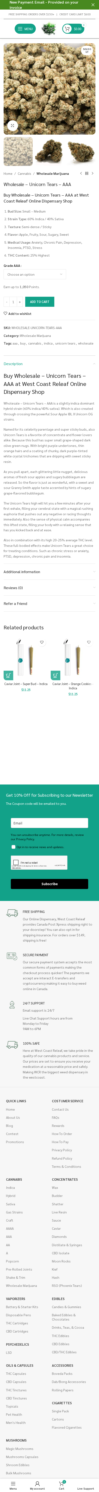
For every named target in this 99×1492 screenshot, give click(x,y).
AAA (9, 1236)
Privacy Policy (62, 1150)
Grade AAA (12, 265)
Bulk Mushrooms (18, 1473)
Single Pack (60, 1411)
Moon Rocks (61, 1261)
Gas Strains (14, 1212)
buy (22, 343)
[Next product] (92, 173)
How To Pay (60, 1142)
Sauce (56, 1220)
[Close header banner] (93, 5)
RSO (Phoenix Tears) (67, 1285)
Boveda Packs (62, 1373)
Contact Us (60, 1109)
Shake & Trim (15, 1277)
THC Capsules (16, 1373)
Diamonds (59, 1236)
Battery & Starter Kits (22, 1307)
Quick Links (16, 1101)
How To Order (62, 1133)
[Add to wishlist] (41, 642)
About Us (13, 1117)
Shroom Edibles (18, 1465)
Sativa (10, 1204)
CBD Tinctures (16, 1398)
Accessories (62, 1365)
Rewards (58, 1125)
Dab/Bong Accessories (69, 1381)
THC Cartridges (17, 1323)
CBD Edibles (60, 1344)
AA (8, 1245)
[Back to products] (87, 173)
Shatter (57, 1204)
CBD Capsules (16, 1381)
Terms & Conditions (66, 1166)
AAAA (10, 1228)
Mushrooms (16, 1440)
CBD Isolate (60, 1253)
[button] (8, 89)
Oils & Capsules (19, 1365)
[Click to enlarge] (12, 125)
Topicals (12, 1406)
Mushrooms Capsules (22, 1456)
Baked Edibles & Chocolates (64, 1317)
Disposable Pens (18, 1315)
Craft (9, 1220)
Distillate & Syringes (67, 1245)
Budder (57, 1195)
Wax (55, 1187)
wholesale (85, 343)
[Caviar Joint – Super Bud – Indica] (26, 658)
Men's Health (16, 1422)
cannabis (34, 343)
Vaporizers (15, 1298)
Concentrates (65, 1179)
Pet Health (14, 1414)
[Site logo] (49, 28)
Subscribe (50, 884)
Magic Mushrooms (19, 1448)
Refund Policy (62, 1158)
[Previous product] (81, 173)
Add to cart (40, 302)
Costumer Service (67, 1101)
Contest (12, 1133)
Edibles (58, 1298)
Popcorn (12, 1261)
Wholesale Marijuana (53, 173)
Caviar (56, 1228)
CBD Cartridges (17, 1331)
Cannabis (24, 173)
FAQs (55, 1117)
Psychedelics (17, 1344)
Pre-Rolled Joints (19, 1269)
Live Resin (59, 1212)
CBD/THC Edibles (64, 1352)
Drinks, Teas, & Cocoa (68, 1327)
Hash (55, 1277)
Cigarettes (62, 1403)
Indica (10, 1187)
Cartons (58, 1419)
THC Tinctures (16, 1390)
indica (48, 343)
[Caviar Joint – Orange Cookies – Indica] (73, 658)
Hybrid (10, 1195)
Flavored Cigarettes (67, 1427)
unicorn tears (65, 343)
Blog (9, 1125)
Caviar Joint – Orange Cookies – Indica (73, 686)
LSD (9, 1352)
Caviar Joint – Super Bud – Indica (26, 684)
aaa (15, 343)
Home (8, 173)
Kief (54, 1269)
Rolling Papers (63, 1390)
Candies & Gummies (66, 1307)
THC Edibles (60, 1335)
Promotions (15, 1142)
